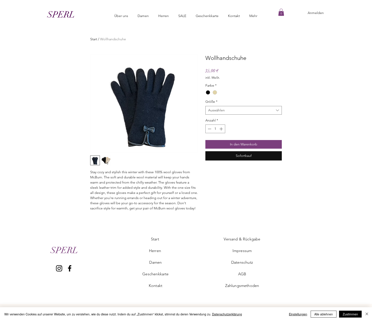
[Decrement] (209, 129)
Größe (211, 102)
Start (93, 39)
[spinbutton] (215, 129)
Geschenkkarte (155, 274)
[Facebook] (69, 268)
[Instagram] (59, 268)
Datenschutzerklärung (227, 314)
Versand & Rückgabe (242, 239)
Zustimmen (350, 314)
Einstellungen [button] (298, 314)
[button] (281, 12)
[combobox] (243, 110)
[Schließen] (366, 314)
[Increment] (222, 129)
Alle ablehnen (323, 314)
